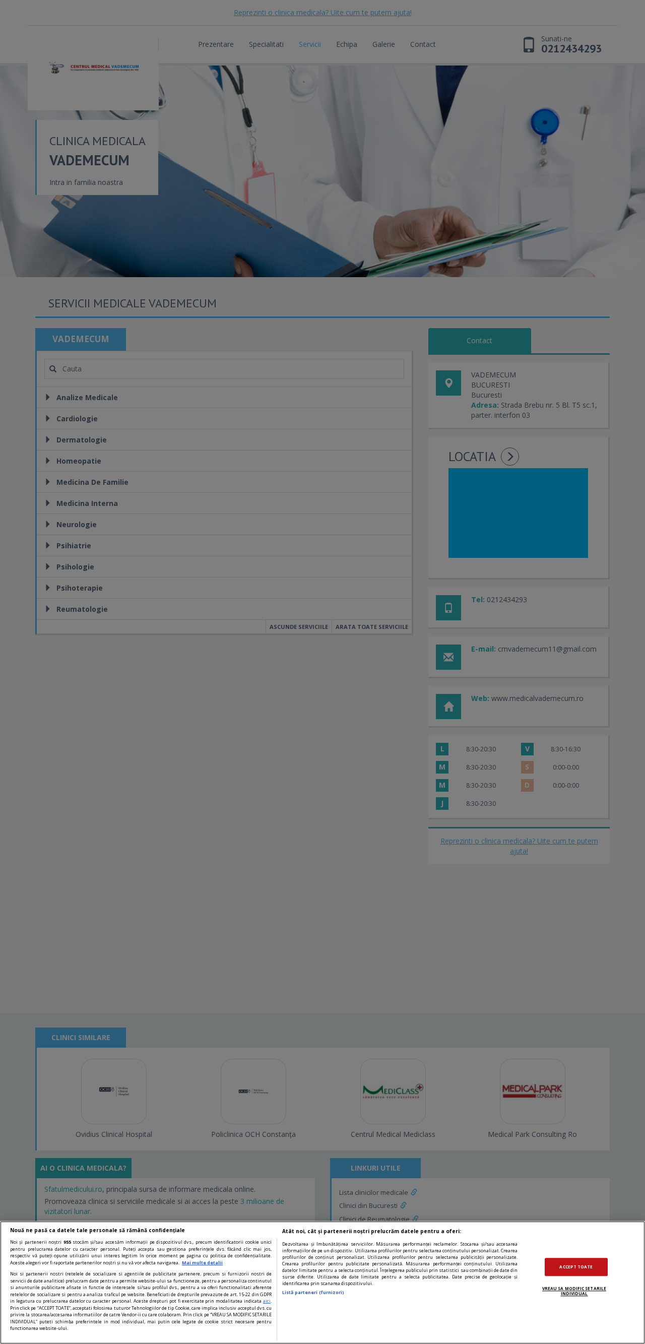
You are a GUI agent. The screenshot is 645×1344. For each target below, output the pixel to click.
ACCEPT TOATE (576, 1266)
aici (267, 1301)
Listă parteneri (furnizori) (313, 1292)
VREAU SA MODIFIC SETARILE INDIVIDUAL (574, 1291)
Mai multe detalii (202, 1262)
